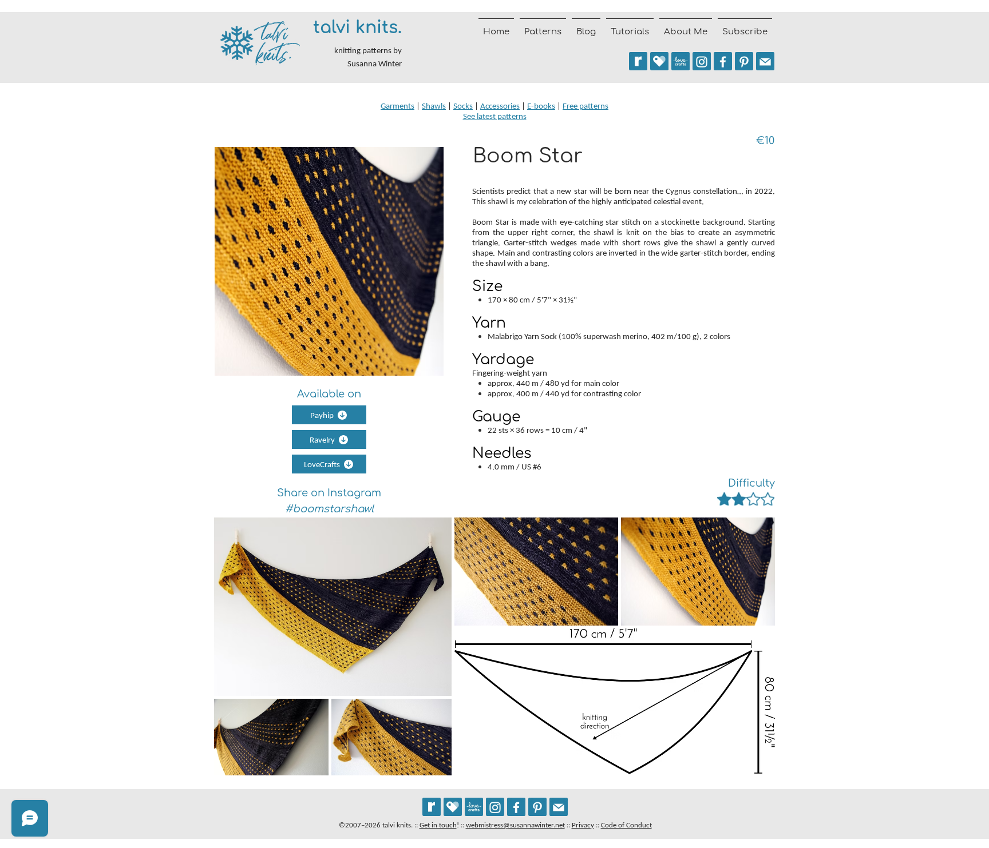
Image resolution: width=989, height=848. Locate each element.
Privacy (583, 825)
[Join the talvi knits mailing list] (765, 61)
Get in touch (438, 825)
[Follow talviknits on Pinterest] (744, 61)
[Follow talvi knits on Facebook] (723, 61)
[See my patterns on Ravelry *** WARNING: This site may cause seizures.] (431, 807)
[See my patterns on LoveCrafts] (680, 61)
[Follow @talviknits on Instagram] (702, 61)
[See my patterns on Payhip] (659, 61)
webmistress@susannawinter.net (515, 825)
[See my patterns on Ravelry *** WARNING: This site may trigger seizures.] (638, 61)
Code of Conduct (626, 825)
